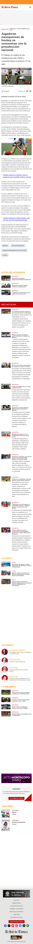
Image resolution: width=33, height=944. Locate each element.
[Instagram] (16, 925)
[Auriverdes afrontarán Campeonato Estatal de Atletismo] (6, 278)
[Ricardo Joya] (4, 678)
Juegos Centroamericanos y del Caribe (14, 250)
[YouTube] (12, 925)
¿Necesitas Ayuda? (16, 921)
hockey (5, 255)
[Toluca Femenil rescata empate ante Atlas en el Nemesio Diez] (6, 692)
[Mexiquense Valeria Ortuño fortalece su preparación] (6, 285)
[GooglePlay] (27, 925)
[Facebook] (5, 925)
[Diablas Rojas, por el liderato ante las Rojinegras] (6, 713)
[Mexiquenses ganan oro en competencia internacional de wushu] (6, 441)
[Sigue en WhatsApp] (27, 91)
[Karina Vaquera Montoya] (4, 651)
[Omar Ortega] (4, 669)
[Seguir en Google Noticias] (30, 91)
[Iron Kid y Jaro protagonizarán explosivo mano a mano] (6, 699)
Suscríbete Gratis (16, 798)
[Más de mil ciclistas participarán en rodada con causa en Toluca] (6, 372)
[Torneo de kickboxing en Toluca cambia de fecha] (6, 393)
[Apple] (24, 925)
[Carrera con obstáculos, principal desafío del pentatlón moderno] (6, 488)
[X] (9, 925)
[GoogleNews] (20, 925)
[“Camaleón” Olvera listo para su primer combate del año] (6, 292)
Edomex (5, 245)
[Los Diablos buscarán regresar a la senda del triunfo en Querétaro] (6, 319)
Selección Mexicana (18, 245)
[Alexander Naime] (4, 660)
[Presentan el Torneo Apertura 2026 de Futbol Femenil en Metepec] (6, 417)
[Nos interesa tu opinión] (16, 893)
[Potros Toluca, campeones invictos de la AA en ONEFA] (6, 706)
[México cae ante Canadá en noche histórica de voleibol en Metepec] (6, 346)
